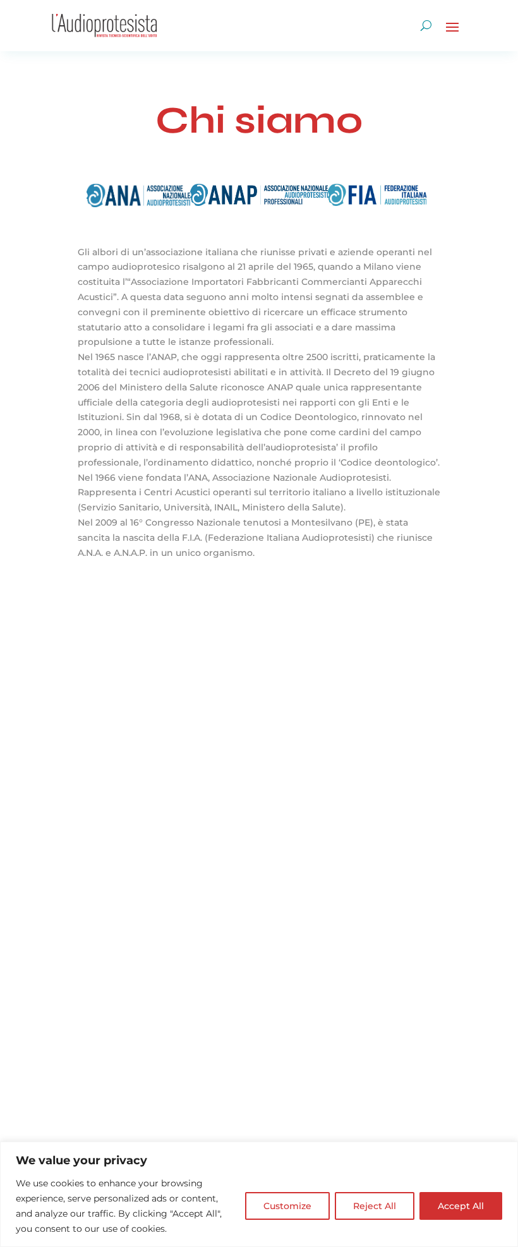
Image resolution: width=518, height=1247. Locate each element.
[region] (259, 1194)
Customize (287, 1206)
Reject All (374, 1206)
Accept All (461, 1206)
